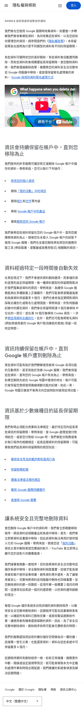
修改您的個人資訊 (22, 181)
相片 (20, 201)
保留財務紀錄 (20, 469)
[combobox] (22, 701)
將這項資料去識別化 (21, 318)
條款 (53, 689)
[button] (6, 5)
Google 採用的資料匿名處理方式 (32, 77)
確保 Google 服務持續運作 (28, 490)
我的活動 (68, 543)
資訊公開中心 (68, 689)
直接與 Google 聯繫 (23, 500)
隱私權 (42, 689)
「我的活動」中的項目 (31, 191)
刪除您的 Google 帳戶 (31, 221)
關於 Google (26, 689)
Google (10, 689)
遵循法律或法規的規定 (25, 480)
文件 (28, 201)
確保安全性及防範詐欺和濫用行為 (33, 459)
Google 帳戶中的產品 (31, 211)
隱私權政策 (56, 41)
